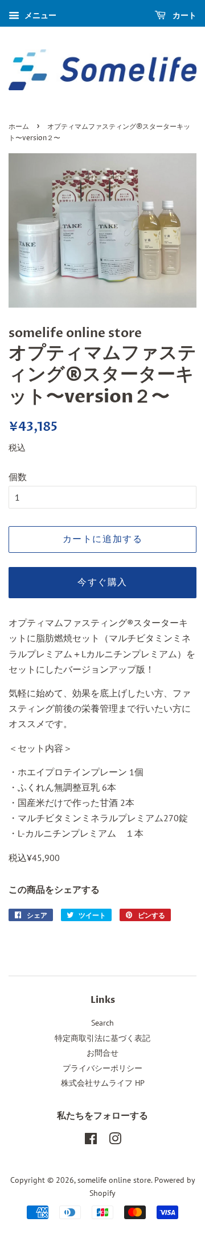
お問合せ (102, 1053)
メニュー (39, 15)
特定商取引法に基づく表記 (102, 1038)
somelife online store (114, 1180)
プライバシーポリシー (102, 1068)
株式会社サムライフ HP (103, 1083)
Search (102, 1023)
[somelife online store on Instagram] (115, 1141)
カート (183, 15)
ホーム (19, 127)
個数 (18, 476)
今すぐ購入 (102, 582)
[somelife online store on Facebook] (90, 1141)
